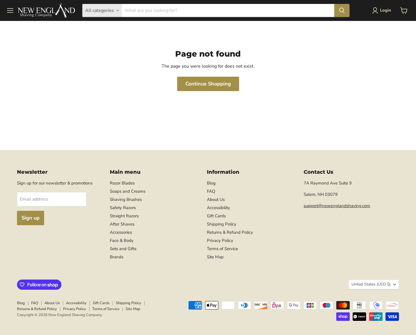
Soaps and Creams (127, 191)
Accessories (121, 232)
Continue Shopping (208, 83)
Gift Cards (216, 216)
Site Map (215, 257)
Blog (211, 183)
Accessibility (218, 208)
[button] (382, 10)
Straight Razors (124, 216)
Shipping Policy (221, 224)
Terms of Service (222, 249)
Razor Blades (122, 183)
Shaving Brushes (126, 199)
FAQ (211, 191)
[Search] (341, 10)
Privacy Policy (220, 240)
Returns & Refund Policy (230, 232)
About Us (216, 199)
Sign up (31, 217)
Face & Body (122, 240)
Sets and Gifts (123, 249)
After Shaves (122, 224)
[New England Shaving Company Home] (46, 10)
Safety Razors (123, 208)
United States (371, 284)
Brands (116, 257)
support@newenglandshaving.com (337, 206)
